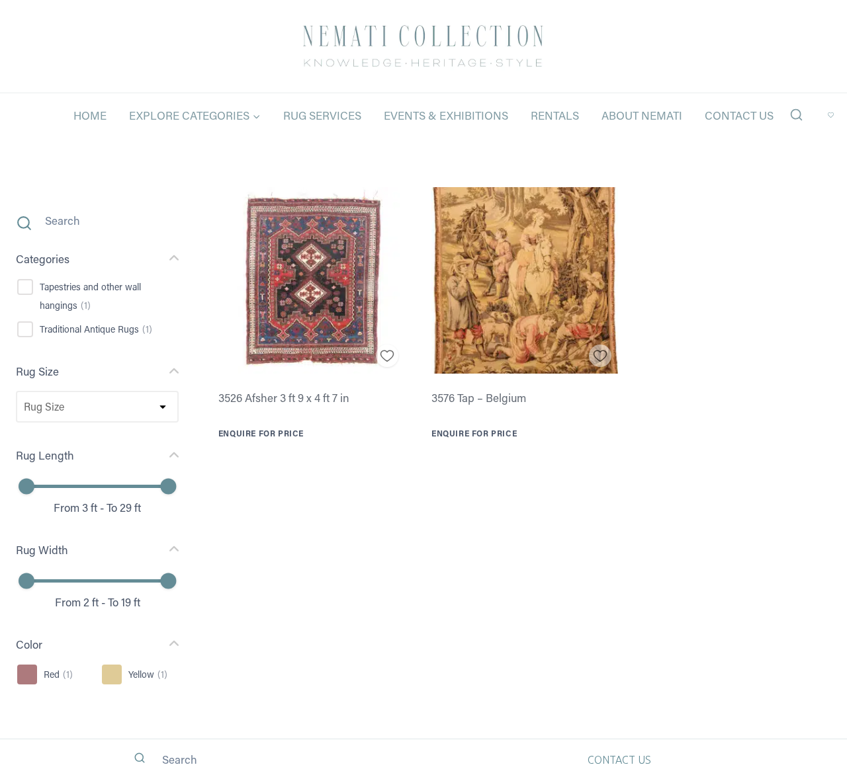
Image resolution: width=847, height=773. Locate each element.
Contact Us (739, 115)
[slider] (26, 487)
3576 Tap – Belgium (478, 397)
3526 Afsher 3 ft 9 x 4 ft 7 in (283, 397)
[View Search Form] (796, 115)
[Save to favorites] (387, 356)
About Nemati (642, 115)
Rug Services (322, 115)
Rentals (555, 115)
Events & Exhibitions (446, 115)
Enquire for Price (261, 433)
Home (90, 115)
